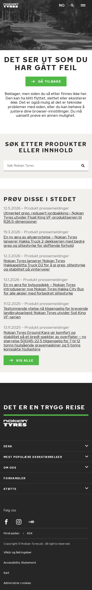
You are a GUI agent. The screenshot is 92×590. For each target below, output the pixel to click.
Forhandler (14, 478)
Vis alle (24, 360)
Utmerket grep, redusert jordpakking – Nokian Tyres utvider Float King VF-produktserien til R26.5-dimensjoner (44, 217)
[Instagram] (19, 522)
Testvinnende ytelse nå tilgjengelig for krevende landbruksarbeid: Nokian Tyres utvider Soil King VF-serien (46, 312)
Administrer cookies (17, 583)
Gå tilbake (49, 81)
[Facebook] (6, 522)
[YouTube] (31, 522)
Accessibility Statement (20, 562)
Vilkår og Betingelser (18, 552)
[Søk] (72, 5)
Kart (6, 572)
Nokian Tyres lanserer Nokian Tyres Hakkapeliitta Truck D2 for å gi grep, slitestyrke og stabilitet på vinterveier (44, 265)
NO (62, 5)
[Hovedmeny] (83, 5)
